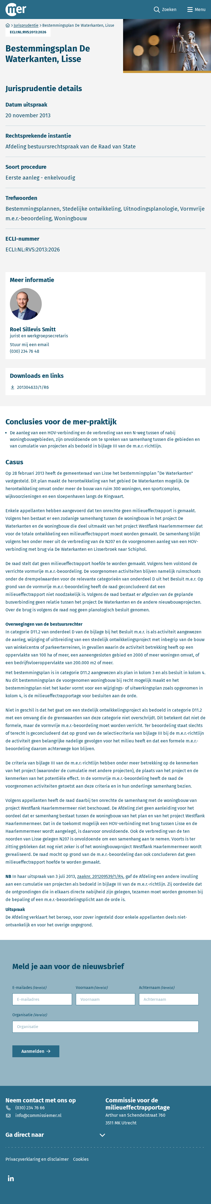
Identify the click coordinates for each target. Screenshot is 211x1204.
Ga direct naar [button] (24, 1134)
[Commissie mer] (15, 9)
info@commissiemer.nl (38, 1115)
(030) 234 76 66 (30, 1107)
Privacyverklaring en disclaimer (37, 1159)
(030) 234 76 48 (47, 351)
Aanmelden (32, 1051)
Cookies (80, 1159)
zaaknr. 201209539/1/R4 (100, 876)
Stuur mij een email (54, 344)
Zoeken (165, 10)
